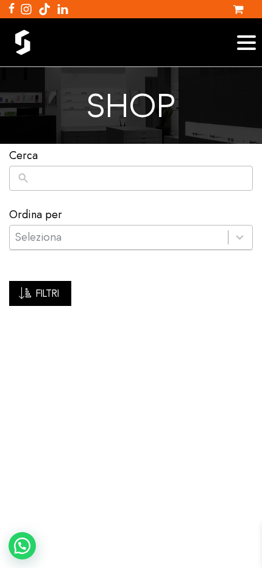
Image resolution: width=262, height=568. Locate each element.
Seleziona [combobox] (38, 237)
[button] (40, 294)
